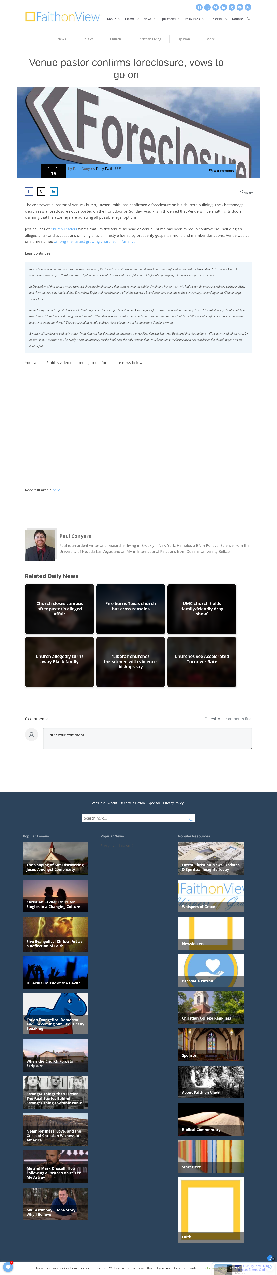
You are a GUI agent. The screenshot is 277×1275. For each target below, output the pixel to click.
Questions (168, 18)
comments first (238, 718)
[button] (248, 19)
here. (57, 490)
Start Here (98, 803)
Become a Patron (132, 803)
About (111, 18)
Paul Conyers (84, 169)
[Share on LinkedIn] (54, 191)
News (147, 18)
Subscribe (216, 18)
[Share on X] (41, 191)
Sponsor (154, 803)
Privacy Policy (173, 803)
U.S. (118, 169)
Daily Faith (104, 169)
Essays (129, 18)
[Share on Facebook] (29, 191)
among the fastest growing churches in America (95, 241)
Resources (192, 18)
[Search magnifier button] (191, 818)
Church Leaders (64, 229)
